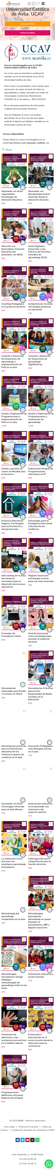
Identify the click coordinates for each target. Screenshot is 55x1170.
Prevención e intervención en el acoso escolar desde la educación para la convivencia (40, 1040)
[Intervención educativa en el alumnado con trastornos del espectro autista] (41, 783)
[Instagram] (32, 1140)
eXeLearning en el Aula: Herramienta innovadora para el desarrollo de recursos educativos (13, 581)
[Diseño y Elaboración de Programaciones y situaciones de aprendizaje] (41, 393)
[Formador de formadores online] (14, 613)
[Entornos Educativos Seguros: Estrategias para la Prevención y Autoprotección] (14, 500)
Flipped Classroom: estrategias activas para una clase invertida (40, 578)
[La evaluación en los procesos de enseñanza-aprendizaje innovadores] (14, 838)
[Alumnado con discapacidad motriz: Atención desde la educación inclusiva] (41, 171)
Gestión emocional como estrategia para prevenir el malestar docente (39, 637)
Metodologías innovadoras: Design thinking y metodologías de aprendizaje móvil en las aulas (14, 981)
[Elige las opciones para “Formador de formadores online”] (22, 629)
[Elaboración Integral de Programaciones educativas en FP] (41, 448)
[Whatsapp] (37, 1140)
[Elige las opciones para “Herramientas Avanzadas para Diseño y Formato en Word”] (22, 684)
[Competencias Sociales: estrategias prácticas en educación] (41, 283)
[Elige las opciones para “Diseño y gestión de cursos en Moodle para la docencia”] (22, 465)
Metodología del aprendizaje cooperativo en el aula (13, 916)
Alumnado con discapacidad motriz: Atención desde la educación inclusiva (39, 195)
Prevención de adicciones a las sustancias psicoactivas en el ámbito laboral (14, 1038)
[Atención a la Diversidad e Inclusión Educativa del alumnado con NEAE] (14, 226)
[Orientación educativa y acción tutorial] (41, 953)
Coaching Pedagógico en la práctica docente (13, 305)
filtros (8, 149)
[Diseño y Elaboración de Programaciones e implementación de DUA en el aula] (14, 393)
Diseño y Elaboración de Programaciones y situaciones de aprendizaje (41, 418)
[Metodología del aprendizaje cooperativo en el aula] (14, 893)
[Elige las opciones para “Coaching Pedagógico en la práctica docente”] (22, 300)
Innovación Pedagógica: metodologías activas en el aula (40, 749)
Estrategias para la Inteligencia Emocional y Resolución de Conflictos (40, 525)
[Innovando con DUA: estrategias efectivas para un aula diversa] (14, 783)
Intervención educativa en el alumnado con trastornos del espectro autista (40, 808)
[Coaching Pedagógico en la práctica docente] (14, 283)
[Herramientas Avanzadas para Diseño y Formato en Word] (14, 668)
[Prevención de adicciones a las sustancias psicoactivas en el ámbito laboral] (14, 1014)
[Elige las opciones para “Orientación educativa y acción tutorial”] (49, 970)
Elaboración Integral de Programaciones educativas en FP (40, 471)
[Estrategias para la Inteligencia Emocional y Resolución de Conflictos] (41, 500)
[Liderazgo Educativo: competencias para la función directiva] (41, 838)
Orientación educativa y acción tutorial (40, 975)
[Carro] (34, 4)
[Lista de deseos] (24, 156)
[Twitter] (22, 1140)
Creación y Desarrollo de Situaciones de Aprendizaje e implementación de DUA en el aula (12, 362)
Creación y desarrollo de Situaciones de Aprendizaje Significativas (39, 360)
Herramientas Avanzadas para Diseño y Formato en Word (13, 691)
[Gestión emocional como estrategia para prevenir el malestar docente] (41, 613)
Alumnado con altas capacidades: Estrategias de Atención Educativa (12, 195)
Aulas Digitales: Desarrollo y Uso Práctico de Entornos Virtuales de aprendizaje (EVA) (39, 252)
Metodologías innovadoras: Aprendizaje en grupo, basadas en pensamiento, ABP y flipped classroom (39, 920)
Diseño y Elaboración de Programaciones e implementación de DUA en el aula (14, 418)
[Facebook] (18, 1140)
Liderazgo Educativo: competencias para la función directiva (39, 861)
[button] (49, 1163)
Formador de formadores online (11, 635)
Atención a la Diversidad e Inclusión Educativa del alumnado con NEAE (12, 250)
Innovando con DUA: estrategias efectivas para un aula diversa (12, 806)
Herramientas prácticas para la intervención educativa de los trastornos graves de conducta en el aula (13, 752)
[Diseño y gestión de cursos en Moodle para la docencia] (14, 448)
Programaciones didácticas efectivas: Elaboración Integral (12, 1095)
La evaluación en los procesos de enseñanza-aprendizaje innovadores (13, 863)
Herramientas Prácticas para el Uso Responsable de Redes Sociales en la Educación (40, 694)
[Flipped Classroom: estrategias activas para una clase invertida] (41, 555)
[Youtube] (27, 1140)
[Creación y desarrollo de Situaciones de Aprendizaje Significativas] (41, 335)
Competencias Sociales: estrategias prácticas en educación (40, 306)
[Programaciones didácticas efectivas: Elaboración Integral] (14, 1072)
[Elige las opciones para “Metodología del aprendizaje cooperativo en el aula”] (22, 909)
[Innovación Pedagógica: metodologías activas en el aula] (41, 725)
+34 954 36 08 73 (27, 1163)
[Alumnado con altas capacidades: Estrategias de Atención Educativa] (14, 171)
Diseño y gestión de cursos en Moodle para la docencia (13, 471)
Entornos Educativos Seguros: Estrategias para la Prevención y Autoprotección (12, 525)
